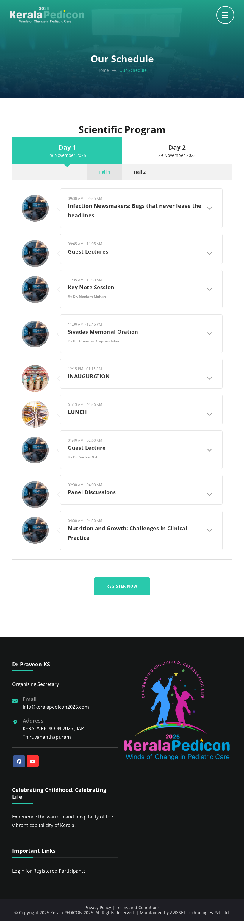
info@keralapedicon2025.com (56, 707)
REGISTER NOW (122, 586)
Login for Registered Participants (49, 871)
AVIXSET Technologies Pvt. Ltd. (200, 912)
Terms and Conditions (138, 907)
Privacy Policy (98, 907)
